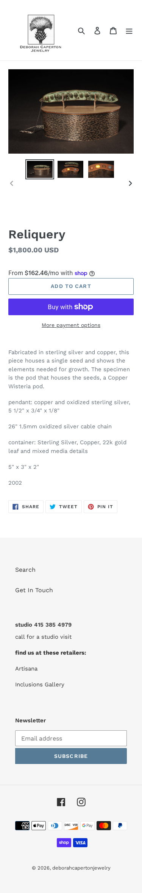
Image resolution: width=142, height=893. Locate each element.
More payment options (71, 325)
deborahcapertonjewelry (81, 868)
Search (25, 569)
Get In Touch (34, 590)
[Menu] (129, 30)
